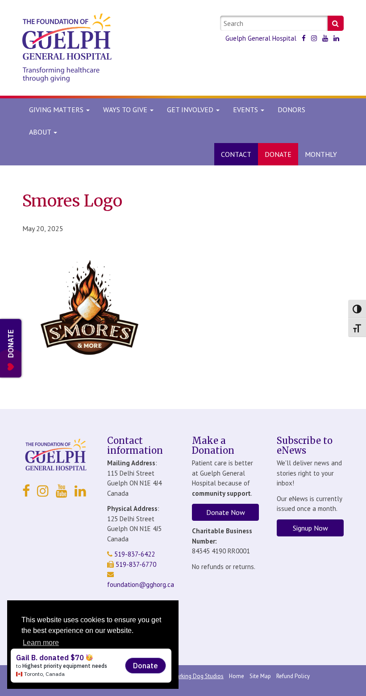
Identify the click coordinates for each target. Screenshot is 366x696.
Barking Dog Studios (198, 676)
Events (246, 109)
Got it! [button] (93, 665)
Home (236, 676)
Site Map (260, 676)
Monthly (321, 154)
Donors (291, 109)
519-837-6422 (133, 554)
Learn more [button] (41, 642)
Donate (278, 154)
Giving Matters (57, 109)
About (40, 131)
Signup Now (310, 527)
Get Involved (191, 109)
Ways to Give (126, 109)
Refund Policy (293, 676)
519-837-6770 (135, 564)
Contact (236, 154)
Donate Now (225, 512)
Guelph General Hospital (260, 38)
